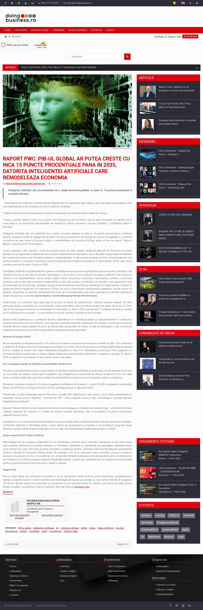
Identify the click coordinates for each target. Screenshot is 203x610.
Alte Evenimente (116, 571)
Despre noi (96, 30)
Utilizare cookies (165, 589)
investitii (160, 517)
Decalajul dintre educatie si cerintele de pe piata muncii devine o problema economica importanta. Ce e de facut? (79, 67)
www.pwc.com (82, 487)
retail (180, 539)
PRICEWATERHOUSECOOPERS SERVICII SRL (25, 183)
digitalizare (154, 539)
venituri (23, 531)
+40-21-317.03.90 (49, 3)
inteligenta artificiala (167, 524)
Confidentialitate (165, 594)
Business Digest (68, 576)
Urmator (122, 544)
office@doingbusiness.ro (79, 3)
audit (44, 531)
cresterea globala (70, 528)
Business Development (168, 571)
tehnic (84, 528)
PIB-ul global (24, 528)
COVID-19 (174, 517)
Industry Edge (71, 531)
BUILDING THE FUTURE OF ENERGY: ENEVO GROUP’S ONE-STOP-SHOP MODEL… (176, 220)
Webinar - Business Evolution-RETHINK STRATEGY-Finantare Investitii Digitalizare (174, 189)
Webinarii (113, 580)
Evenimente (59, 30)
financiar (169, 539)
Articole (16, 37)
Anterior (12, 544)
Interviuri (64, 566)
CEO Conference (117, 566)
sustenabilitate (170, 531)
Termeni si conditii (166, 584)
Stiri (62, 580)
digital (186, 531)
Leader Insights (68, 571)
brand (92, 528)
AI (57, 528)
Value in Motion (106, 528)
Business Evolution (118, 576)
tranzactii (188, 517)
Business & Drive (40, 30)
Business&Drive (149, 531)
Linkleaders (20, 30)
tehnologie (146, 524)
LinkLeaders (163, 566)
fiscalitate (34, 531)
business (146, 517)
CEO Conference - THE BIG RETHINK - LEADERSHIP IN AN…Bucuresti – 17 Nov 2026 (177, 456)
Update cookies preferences (51, 605)
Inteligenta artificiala (43, 528)
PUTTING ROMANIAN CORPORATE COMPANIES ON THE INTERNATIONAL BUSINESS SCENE (178, 253)
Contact (110, 30)
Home (7, 30)
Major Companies (78, 30)
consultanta (55, 531)
